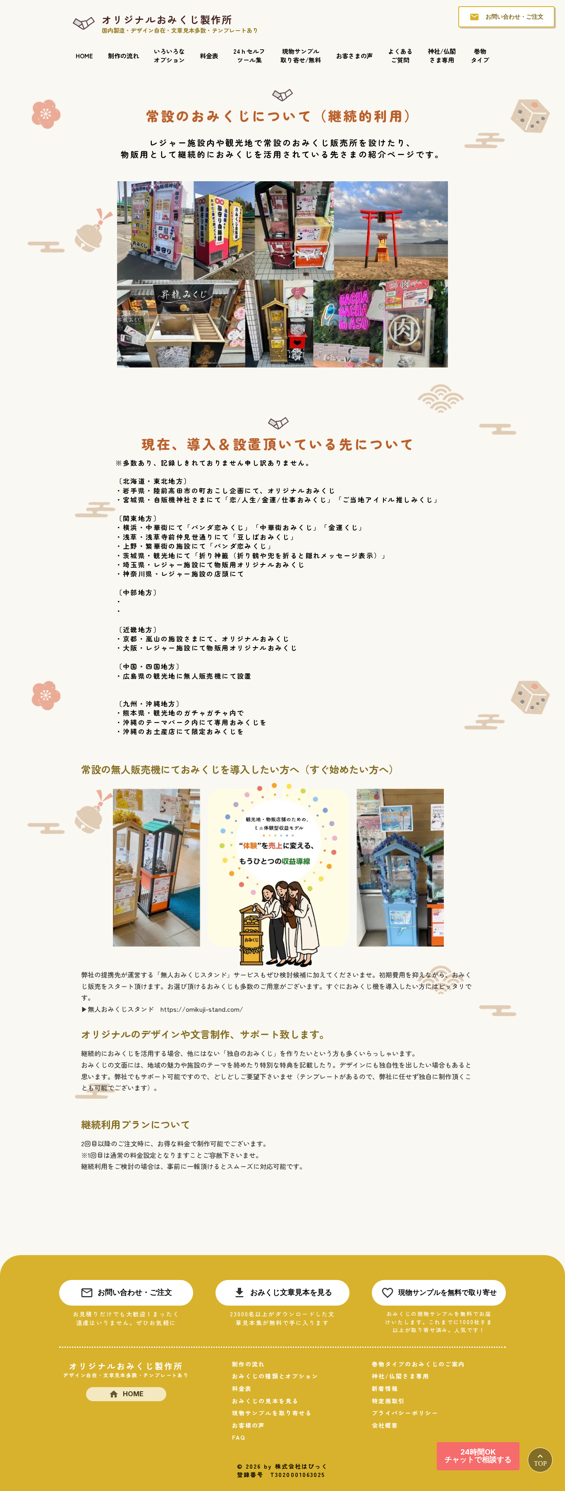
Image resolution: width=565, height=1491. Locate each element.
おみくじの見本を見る (265, 1401)
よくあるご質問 (400, 55)
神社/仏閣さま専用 (442, 55)
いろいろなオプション (169, 55)
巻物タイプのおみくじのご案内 (418, 1364)
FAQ (239, 1437)
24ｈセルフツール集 (249, 55)
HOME (84, 55)
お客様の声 (249, 1425)
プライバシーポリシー (405, 1413)
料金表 (209, 55)
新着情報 (385, 1389)
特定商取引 (388, 1401)
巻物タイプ (480, 55)
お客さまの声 (354, 55)
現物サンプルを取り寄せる (272, 1413)
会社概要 (385, 1425)
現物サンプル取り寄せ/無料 (300, 55)
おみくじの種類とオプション (275, 1376)
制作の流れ (123, 55)
